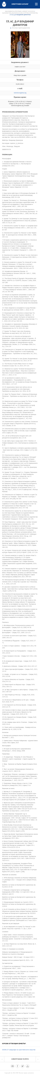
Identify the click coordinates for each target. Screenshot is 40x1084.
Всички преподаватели (21, 28)
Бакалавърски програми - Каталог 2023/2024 (19, 11)
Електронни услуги (20, 1059)
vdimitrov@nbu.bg (20, 93)
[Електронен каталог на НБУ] (4, 4)
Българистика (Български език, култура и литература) (20, 13)
